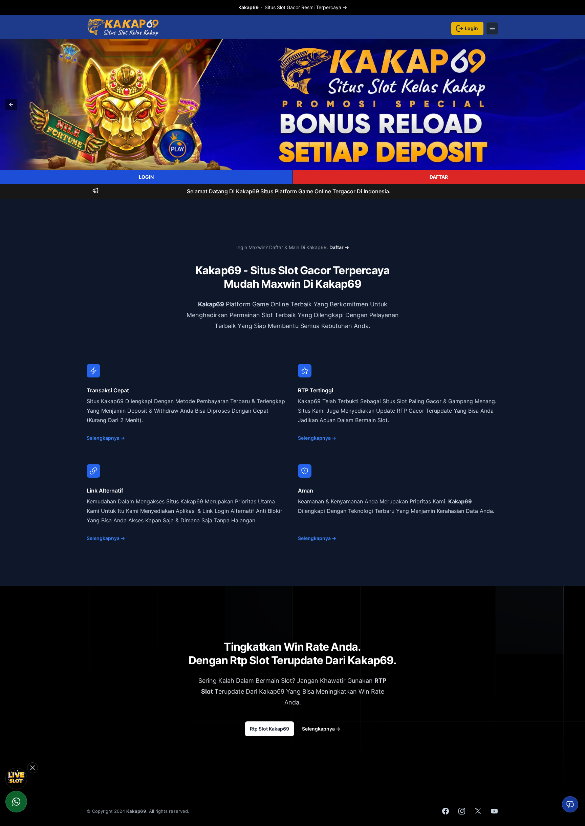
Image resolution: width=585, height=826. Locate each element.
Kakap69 (211, 304)
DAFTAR (439, 177)
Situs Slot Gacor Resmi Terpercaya (292, 7)
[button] (11, 104)
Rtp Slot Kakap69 (269, 729)
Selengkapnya (106, 438)
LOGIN (146, 177)
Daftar (339, 247)
